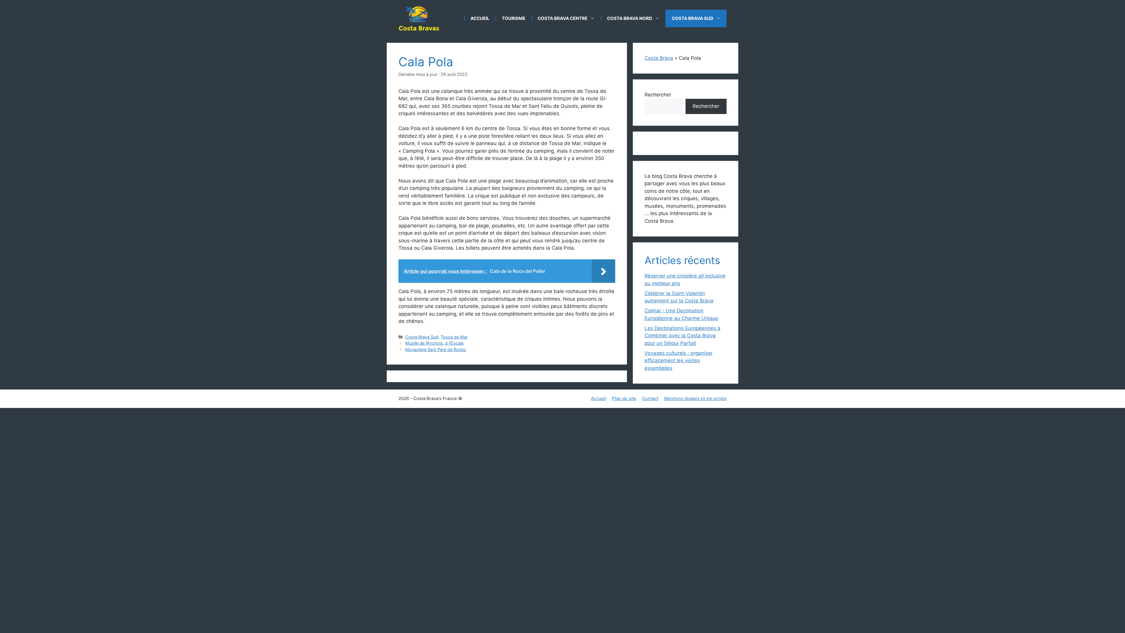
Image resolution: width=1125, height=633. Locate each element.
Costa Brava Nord (629, 18)
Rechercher (658, 95)
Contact (650, 398)
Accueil (480, 18)
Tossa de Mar (454, 336)
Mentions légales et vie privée (695, 398)
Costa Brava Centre (562, 18)
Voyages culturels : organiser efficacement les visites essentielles (678, 360)
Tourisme (513, 18)
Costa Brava (659, 58)
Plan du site (624, 398)
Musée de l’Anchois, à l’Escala (434, 343)
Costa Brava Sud (692, 18)
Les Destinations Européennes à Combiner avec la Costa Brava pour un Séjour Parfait (682, 335)
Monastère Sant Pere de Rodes (435, 349)
